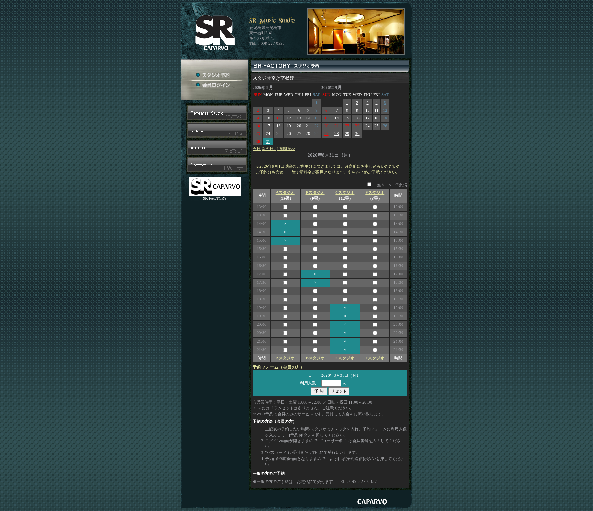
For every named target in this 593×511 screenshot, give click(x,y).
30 (357, 134)
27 (326, 134)
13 (326, 118)
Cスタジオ (344, 193)
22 (347, 126)
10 (367, 110)
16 (357, 118)
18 (376, 118)
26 (385, 126)
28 (336, 134)
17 (367, 118)
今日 (257, 149)
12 (385, 110)
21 (336, 126)
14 (336, 118)
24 (367, 126)
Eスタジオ (374, 193)
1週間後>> (286, 149)
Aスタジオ (285, 193)
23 (357, 126)
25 (376, 126)
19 (385, 118)
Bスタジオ (315, 193)
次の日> (269, 149)
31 (268, 142)
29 (347, 134)
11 (376, 110)
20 (326, 126)
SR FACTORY (215, 198)
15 (347, 118)
